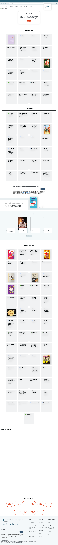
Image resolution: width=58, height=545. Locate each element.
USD (48, 6)
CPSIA (49, 532)
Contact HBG (41, 530)
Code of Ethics (50, 525)
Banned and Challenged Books (32, 528)
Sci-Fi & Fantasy (25, 512)
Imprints (25, 6)
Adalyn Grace (48, 230)
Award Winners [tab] (29, 245)
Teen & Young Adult (32, 512)
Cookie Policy (50, 524)
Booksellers (40, 536)
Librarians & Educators (42, 524)
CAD (48, 7)
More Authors (28, 235)
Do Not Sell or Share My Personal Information (51, 528)
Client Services (41, 522)
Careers (40, 528)
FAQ (39, 531)
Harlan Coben (23, 230)
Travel (41, 511)
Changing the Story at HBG (33, 529)
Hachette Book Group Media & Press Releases (32, 533)
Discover (16, 6)
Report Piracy (50, 529)
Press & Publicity (31, 536)
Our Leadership (31, 522)
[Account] (53, 3)
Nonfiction (48, 504)
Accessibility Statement (32, 531)
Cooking (17, 504)
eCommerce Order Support (43, 525)
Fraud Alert (50, 531)
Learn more (6, 208)
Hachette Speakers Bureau (43, 527)
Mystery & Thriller (41, 504)
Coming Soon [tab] (29, 108)
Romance (17, 511)
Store (21, 6)
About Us (30, 6)
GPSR (49, 534)
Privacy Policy (50, 522)
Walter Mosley (35, 230)
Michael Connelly (11, 230)
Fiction (25, 504)
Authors (11, 6)
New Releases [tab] (29, 30)
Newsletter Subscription (32, 525)
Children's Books (9, 504)
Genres (6, 6)
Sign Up (21, 531)
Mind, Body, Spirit (33, 504)
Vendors (40, 533)
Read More (29, 21)
